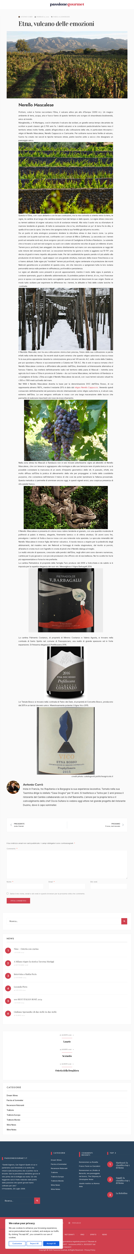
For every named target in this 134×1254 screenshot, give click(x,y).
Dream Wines (12, 1095)
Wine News (11, 1125)
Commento (12, 849)
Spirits (93, 1235)
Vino (82, 1235)
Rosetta (95, 1162)
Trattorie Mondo (13, 1120)
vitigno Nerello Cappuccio (86, 387)
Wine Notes (11, 1130)
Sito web (93, 882)
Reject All (34, 1243)
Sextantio (67, 1056)
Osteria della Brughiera (67, 1070)
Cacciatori (96, 1166)
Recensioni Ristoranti (15, 1105)
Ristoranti (69, 1235)
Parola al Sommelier (61, 17)
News (104, 1235)
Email (52, 882)
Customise (17, 1243)
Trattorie (10, 1110)
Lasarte (67, 1041)
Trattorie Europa (13, 1115)
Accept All (51, 1243)
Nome (10, 882)
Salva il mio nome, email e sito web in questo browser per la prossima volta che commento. (47, 894)
